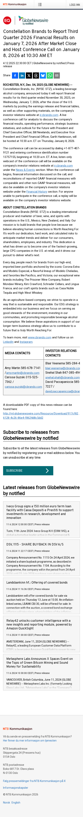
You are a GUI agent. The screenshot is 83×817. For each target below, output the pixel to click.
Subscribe (14, 470)
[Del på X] (29, 75)
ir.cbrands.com (49, 115)
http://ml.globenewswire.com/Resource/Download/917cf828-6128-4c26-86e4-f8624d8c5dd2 (41, 416)
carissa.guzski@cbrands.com (23, 386)
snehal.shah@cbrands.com (62, 377)
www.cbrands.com (39, 337)
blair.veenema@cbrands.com (63, 368)
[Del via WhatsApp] (50, 75)
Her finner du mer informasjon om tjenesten (30, 740)
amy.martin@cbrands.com (22, 373)
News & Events (25, 170)
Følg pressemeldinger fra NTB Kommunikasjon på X (34, 781)
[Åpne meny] (40, 4)
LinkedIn (8, 342)
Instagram (26, 342)
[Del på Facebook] (15, 75)
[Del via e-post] (57, 75)
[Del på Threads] (36, 75)
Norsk (6, 802)
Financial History (36, 191)
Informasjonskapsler (15, 787)
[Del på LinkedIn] (22, 75)
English (16, 802)
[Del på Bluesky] (43, 75)
